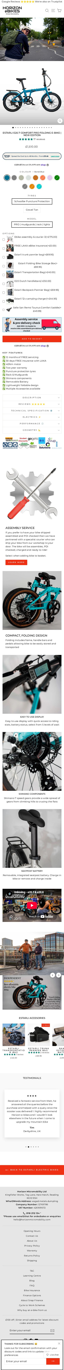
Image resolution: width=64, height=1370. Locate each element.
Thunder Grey (25, 186)
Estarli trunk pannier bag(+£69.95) (34, 254)
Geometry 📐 (32, 430)
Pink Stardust (50, 178)
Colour (32, 172)
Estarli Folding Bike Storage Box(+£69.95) (38, 265)
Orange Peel (32, 186)
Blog (32, 1280)
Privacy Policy (32, 1246)
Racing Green (57, 178)
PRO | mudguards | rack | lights (32, 224)
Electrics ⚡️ (32, 417)
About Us (32, 1241)
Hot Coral (43, 178)
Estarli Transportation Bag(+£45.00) (34, 272)
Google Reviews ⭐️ (18, 1)
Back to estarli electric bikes (34, 1170)
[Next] (58, 975)
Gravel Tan (32, 209)
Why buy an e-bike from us (32, 1310)
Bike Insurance (32, 1290)
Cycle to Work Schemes (32, 1305)
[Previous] (52, 975)
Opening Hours (32, 1231)
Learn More (16, 562)
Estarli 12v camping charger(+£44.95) (35, 298)
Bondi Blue (7, 178)
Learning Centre (32, 1276)
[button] (26, 139)
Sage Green (21, 178)
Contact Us (32, 1236)
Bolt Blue (39, 186)
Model (32, 219)
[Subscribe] (52, 1330)
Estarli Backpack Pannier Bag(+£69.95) (36, 290)
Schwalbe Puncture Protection (32, 201)
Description (32, 398)
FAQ (32, 1285)
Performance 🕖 (32, 424)
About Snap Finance (32, 1300)
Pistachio (28, 178)
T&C (32, 1271)
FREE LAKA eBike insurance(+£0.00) (35, 245)
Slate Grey (14, 178)
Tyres (32, 196)
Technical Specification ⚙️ (32, 411)
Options (9, 234)
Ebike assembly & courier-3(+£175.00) (35, 237)
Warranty (32, 1250)
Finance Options (32, 1295)
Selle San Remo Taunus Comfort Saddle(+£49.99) (37, 309)
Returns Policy (32, 1255)
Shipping (32, 1260)
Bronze (36, 178)
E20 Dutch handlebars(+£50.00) (32, 281)
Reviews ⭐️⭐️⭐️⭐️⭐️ (32, 404)
